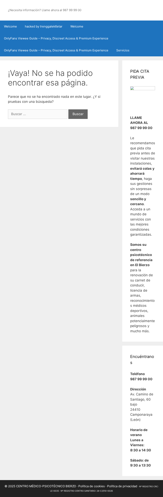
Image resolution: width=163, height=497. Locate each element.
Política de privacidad (122, 486)
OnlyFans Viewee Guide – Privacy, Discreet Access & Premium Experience (56, 38)
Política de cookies (91, 486)
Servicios (122, 50)
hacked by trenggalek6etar (43, 26)
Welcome (10, 26)
